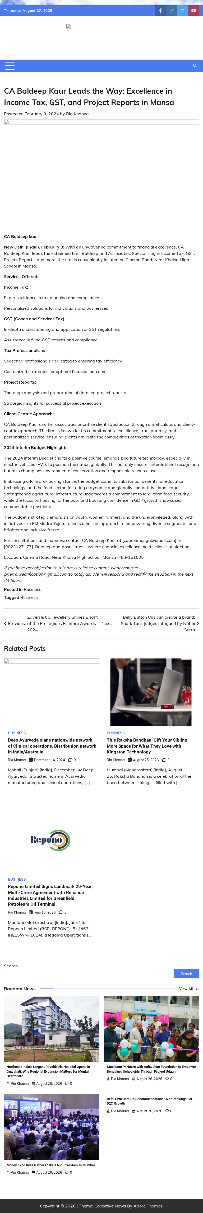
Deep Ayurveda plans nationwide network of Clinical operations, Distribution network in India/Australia (52, 745)
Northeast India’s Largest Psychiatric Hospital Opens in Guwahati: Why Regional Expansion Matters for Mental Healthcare (48, 1071)
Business (32, 589)
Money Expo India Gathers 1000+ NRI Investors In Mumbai (51, 1165)
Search (11, 965)
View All (186, 989)
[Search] (195, 66)
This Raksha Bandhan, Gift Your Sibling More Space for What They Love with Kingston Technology (147, 745)
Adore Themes (147, 1206)
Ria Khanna (77, 113)
